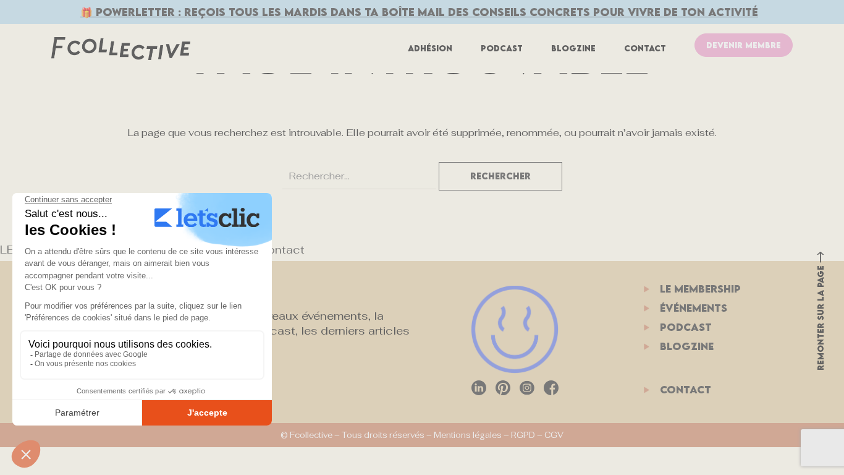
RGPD (523, 435)
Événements (693, 308)
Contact (645, 48)
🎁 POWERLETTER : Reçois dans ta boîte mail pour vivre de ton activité (419, 12)
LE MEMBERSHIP (700, 289)
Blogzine (573, 48)
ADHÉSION (430, 48)
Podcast (502, 48)
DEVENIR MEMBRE (743, 45)
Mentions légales (468, 435)
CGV (553, 435)
